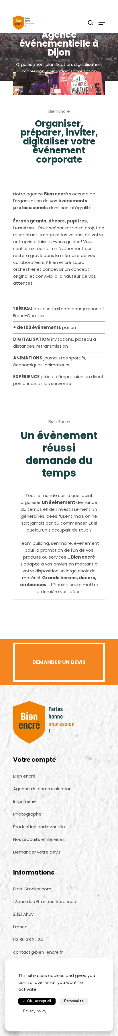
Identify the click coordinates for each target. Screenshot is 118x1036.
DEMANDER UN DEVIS (59, 662)
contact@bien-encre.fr (38, 952)
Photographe (27, 814)
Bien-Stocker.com (32, 889)
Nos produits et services (39, 839)
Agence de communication (42, 789)
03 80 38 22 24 (28, 939)
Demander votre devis (37, 852)
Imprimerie (24, 801)
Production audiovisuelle (39, 827)
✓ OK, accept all (37, 1001)
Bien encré (24, 776)
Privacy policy (34, 1011)
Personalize (74, 1001)
